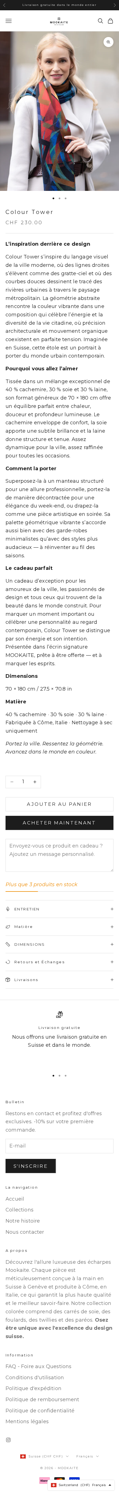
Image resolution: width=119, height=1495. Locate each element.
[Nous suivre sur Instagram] (8, 1440)
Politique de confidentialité (40, 1411)
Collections (19, 1210)
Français (84, 1456)
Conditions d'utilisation (35, 1378)
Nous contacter (25, 1232)
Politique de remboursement (42, 1400)
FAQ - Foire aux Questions (39, 1366)
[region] (59, 1038)
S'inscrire (31, 1166)
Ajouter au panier (59, 804)
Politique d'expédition (33, 1388)
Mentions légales (27, 1421)
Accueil (15, 1199)
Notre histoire (23, 1221)
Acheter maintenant (59, 823)
